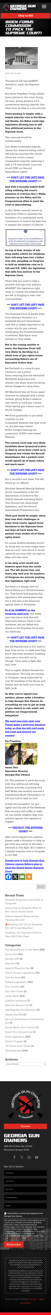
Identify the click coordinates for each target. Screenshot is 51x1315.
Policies (33, 1299)
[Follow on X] (22, 1157)
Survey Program (14, 1041)
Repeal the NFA (14, 1014)
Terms (29, 1238)
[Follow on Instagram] (29, 1157)
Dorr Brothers (13, 977)
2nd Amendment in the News (22, 949)
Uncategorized (13, 1050)
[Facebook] (8, 877)
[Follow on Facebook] (14, 1157)
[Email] (22, 877)
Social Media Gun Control (20, 1027)
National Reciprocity (17, 1005)
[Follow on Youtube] (36, 1157)
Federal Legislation (16, 982)
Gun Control (12, 986)
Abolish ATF (12, 958)
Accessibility (25, 1303)
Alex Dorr (10, 963)
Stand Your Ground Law (19, 1032)
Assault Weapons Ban (17, 968)
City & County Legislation (20, 972)
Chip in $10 (25, 15)
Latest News (12, 996)
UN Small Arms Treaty (18, 1046)
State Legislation (14, 1036)
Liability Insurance (16, 1000)
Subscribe (14, 1244)
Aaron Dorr (11, 954)
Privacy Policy (15, 1238)
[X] (15, 877)
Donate (25, 1126)
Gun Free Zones (14, 991)
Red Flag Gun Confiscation (20, 1009)
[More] (29, 877)
